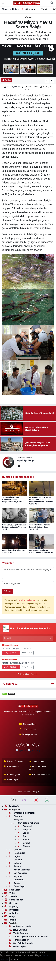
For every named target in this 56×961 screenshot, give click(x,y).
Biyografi (14, 909)
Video (12, 893)
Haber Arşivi (12, 779)
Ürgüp (16, 856)
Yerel (44, 9)
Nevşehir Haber (10, 9)
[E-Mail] (19, 466)
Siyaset (26, 843)
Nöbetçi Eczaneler (15, 761)
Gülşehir (17, 849)
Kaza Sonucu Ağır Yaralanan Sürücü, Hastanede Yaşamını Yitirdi (14, 527)
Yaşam (25, 839)
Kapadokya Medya (13, 87)
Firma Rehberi (16, 899)
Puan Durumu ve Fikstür (37, 767)
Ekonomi (27, 826)
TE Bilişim (34, 792)
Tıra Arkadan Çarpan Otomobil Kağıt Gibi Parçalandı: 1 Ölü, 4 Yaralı (13, 499)
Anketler (13, 913)
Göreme (17, 859)
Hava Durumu (38, 761)
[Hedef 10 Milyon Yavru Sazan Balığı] (28, 60)
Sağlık (25, 833)
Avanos (17, 866)
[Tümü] (52, 683)
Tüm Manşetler (13, 774)
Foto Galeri (14, 889)
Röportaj (13, 906)
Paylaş (8, 80)
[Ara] (51, 3)
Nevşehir (18, 819)
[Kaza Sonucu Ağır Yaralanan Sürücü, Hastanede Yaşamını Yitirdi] (14, 515)
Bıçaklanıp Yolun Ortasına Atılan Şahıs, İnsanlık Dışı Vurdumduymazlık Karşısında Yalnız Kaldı (41, 500)
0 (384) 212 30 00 (12, 667)
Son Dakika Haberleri (41, 774)
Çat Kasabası (20, 873)
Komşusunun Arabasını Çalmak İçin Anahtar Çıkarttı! (41, 551)
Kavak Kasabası (21, 869)
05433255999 (30, 729)
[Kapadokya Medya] (8, 462)
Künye (12, 916)
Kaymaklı (18, 876)
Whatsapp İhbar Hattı (24, 812)
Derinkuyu (18, 879)
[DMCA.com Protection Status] (8, 693)
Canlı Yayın (19, 886)
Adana (28, 17)
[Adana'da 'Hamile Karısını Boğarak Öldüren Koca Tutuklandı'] (41, 515)
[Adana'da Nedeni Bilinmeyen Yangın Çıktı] (14, 541)
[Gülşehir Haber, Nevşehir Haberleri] (26, 3)
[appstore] (20, 751)
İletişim (13, 919)
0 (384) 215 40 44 (12, 653)
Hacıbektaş (19, 853)
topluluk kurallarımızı (27, 600)
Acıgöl (16, 883)
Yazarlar (13, 896)
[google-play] (34, 751)
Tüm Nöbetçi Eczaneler (29, 674)
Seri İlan (13, 903)
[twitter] (13, 800)
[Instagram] (23, 745)
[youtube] (36, 800)
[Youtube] (28, 745)
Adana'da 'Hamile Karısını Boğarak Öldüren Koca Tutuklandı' (39, 527)
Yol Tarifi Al (28, 653)
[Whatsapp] (33, 745)
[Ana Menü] (3, 3)
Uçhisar (17, 863)
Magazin (26, 829)
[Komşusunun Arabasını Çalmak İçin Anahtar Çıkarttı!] (41, 541)
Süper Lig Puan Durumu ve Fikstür (30, 936)
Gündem (30, 9)
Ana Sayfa (14, 806)
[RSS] (38, 745)
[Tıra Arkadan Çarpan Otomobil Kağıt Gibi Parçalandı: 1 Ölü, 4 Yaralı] (14, 488)
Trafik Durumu (13, 766)
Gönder (7, 591)
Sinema (26, 846)
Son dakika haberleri (28, 823)
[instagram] (24, 800)
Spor (24, 836)
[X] (18, 745)
